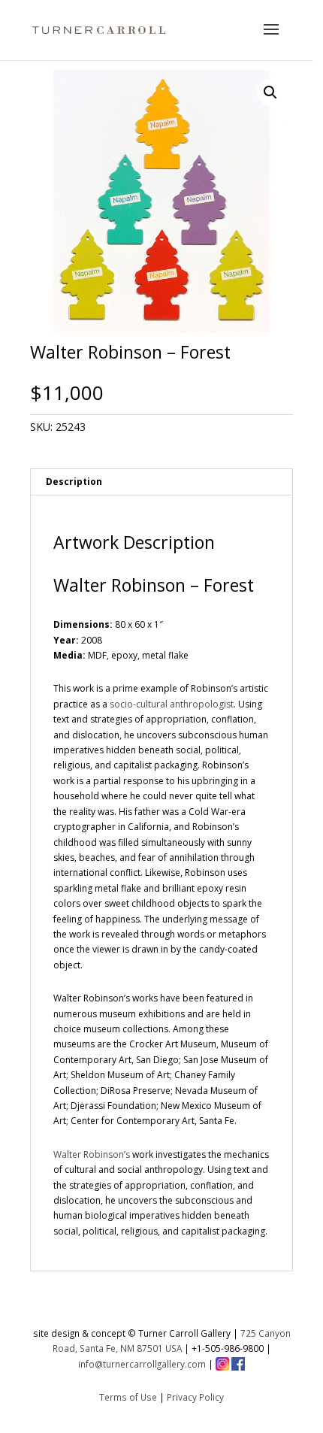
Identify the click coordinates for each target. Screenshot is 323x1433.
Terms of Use (128, 1397)
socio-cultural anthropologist (172, 704)
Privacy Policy (195, 1397)
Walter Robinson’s (91, 1154)
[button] (270, 92)
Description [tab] (74, 481)
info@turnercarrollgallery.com (142, 1364)
